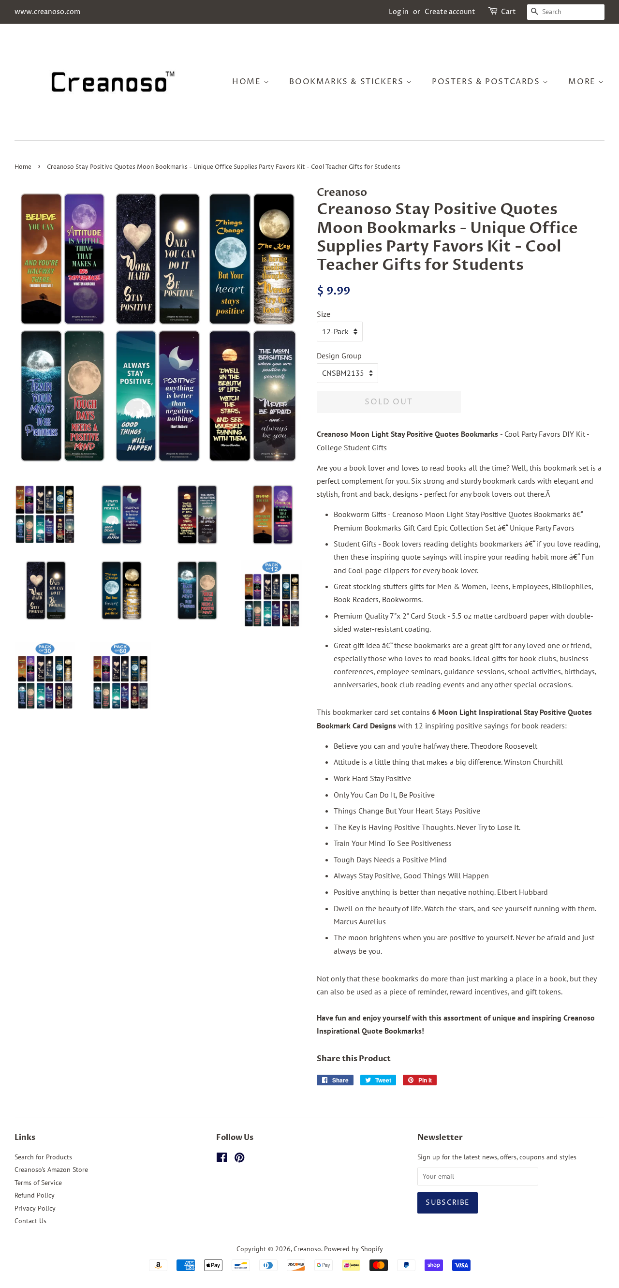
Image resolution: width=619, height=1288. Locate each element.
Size (323, 314)
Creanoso (307, 1248)
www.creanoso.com (47, 11)
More (583, 81)
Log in (399, 11)
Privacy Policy (35, 1208)
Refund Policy (35, 1195)
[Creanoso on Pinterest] (239, 1159)
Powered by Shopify (353, 1248)
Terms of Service (38, 1182)
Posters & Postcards (487, 81)
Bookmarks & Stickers (347, 81)
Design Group (339, 355)
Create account (450, 11)
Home (248, 81)
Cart (508, 11)
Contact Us (30, 1220)
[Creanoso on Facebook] (221, 1159)
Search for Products (43, 1157)
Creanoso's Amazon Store (51, 1169)
